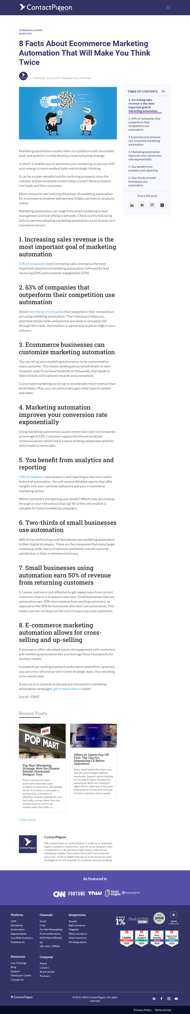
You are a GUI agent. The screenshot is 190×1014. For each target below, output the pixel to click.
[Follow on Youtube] (176, 999)
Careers (44, 967)
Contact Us (17, 979)
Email (43, 921)
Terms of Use (163, 1010)
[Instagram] (152, 205)
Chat (42, 925)
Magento (74, 929)
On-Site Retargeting (51, 929)
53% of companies (32, 264)
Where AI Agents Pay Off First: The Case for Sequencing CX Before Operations (91, 759)
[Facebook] (142, 205)
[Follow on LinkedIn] (154, 999)
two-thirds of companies (46, 312)
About (43, 963)
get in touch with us (67, 689)
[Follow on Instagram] (169, 999)
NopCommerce (77, 937)
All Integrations (77, 942)
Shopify (73, 921)
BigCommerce (77, 925)
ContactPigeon (55, 837)
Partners (45, 975)
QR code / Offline (50, 946)
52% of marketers (31, 477)
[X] (162, 205)
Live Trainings (19, 963)
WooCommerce (78, 933)
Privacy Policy (143, 1010)
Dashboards (18, 942)
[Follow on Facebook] (161, 999)
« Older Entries (27, 819)
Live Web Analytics (22, 937)
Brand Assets (47, 971)
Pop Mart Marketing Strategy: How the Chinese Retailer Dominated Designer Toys (41, 769)
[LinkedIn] (132, 205)
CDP (13, 921)
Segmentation (19, 933)
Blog (13, 967)
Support (15, 971)
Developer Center (21, 975)
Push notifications (50, 933)
